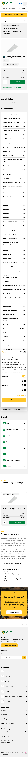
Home (18, 21)
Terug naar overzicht (8, 21)
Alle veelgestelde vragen (11, 563)
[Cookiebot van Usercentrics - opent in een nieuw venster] (20, 352)
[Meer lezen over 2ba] (20, 3)
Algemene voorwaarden (8, 752)
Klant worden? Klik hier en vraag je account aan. (14, 15)
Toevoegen (18, 81)
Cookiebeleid (5, 754)
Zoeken (23, 8)
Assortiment (24, 21)
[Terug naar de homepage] (6, 4)
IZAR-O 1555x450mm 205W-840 (14, 509)
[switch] (24, 381)
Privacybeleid (19, 752)
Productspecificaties (11, 64)
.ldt (6, 60)
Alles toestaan (14, 399)
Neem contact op (15, 612)
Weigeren (14, 404)
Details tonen (20, 395)
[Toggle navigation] (25, 4)
